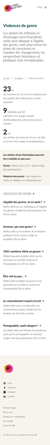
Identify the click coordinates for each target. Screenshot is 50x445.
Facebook (11, 388)
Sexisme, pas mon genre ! (18, 227)
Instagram (12, 392)
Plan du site (8, 412)
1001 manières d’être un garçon (22, 251)
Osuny (32, 435)
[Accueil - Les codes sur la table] (12, 7)
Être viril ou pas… (13, 276)
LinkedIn (11, 396)
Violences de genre (17, 193)
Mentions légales (10, 408)
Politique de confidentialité (14, 417)
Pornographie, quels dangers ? (20, 325)
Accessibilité (8, 421)
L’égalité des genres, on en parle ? (22, 202)
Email (10, 383)
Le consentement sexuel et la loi (22, 301)
